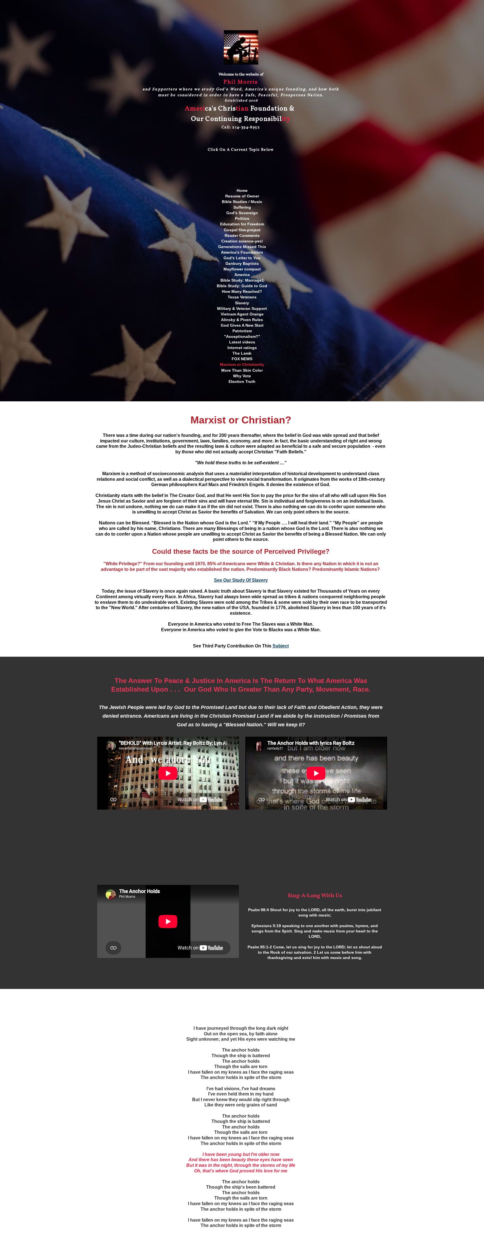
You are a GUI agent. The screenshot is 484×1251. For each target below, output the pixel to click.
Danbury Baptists (242, 263)
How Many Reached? (242, 291)
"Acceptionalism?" (242, 336)
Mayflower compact (242, 269)
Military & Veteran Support (242, 308)
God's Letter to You (242, 258)
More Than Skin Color (242, 370)
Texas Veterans (242, 297)
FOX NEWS (242, 359)
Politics (242, 218)
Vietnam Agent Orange (242, 314)
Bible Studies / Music (242, 201)
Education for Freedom (242, 224)
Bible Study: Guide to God (242, 286)
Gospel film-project (242, 230)
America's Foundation (242, 252)
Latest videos (242, 342)
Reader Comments (242, 235)
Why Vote (242, 376)
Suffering (242, 207)
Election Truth (242, 381)
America (242, 274)
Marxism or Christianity (242, 364)
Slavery (242, 303)
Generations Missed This (242, 246)
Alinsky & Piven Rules (242, 319)
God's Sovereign (242, 213)
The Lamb (242, 353)
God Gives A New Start (242, 325)
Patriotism (242, 331)
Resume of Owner (242, 196)
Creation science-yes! (242, 241)
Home (242, 190)
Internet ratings (242, 347)
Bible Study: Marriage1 (242, 280)
